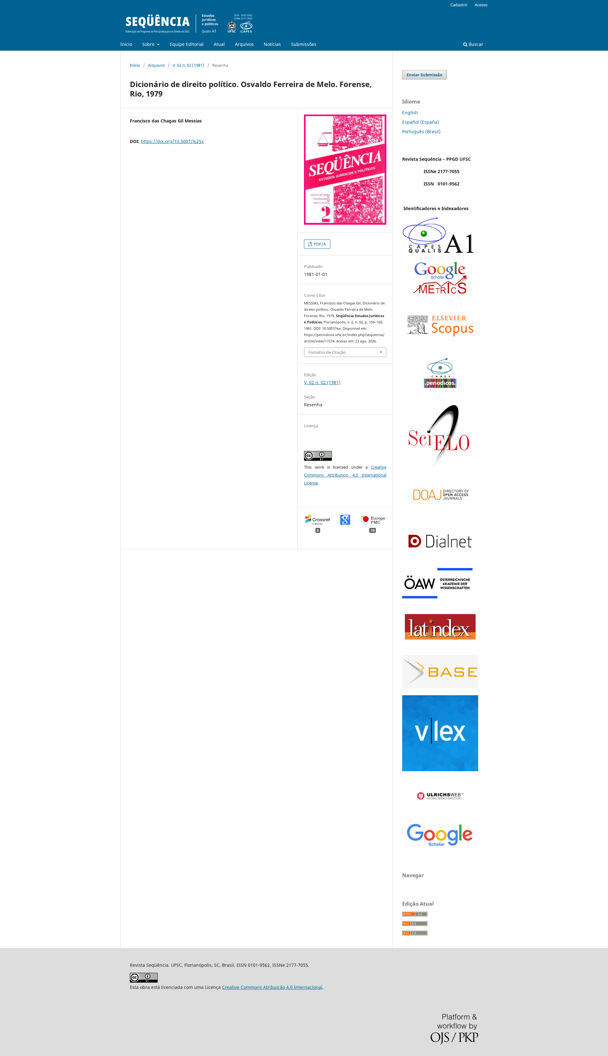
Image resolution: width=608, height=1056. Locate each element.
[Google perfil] (440, 292)
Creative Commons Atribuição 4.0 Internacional (272, 987)
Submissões (303, 44)
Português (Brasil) (421, 131)
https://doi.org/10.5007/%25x (172, 141)
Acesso (481, 5)
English (410, 112)
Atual (219, 44)
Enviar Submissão (424, 75)
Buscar (475, 44)
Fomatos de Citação (327, 352)
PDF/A (319, 244)
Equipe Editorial (187, 44)
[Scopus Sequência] (440, 347)
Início (126, 44)
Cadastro (458, 5)
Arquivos (244, 44)
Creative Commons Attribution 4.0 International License (345, 475)
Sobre (149, 44)
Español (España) (420, 122)
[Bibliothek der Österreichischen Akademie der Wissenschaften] (437, 597)
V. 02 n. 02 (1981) (188, 65)
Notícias (272, 44)
